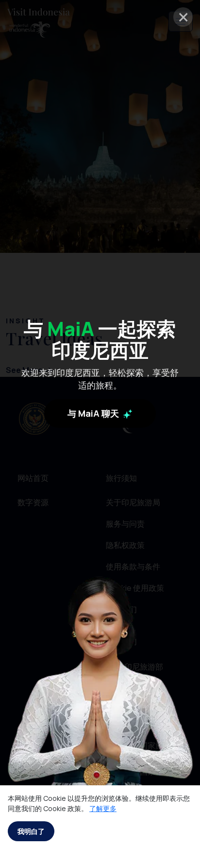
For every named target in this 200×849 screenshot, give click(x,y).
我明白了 (31, 831)
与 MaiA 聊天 (94, 413)
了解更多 (103, 808)
